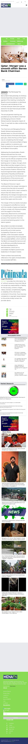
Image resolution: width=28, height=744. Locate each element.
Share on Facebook (10, 83)
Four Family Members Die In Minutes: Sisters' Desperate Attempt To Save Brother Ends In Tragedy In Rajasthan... (13, 557)
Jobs (4, 701)
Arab (18, 38)
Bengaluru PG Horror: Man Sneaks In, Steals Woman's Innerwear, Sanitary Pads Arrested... (13, 539)
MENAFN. (10, 740)
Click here (12, 686)
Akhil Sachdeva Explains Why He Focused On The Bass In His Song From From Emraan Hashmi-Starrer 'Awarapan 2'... (13, 485)
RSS (10, 733)
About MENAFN (7, 699)
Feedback (5, 703)
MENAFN (4, 92)
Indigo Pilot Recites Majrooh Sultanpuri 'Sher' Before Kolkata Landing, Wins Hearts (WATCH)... (13, 594)
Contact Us (5, 695)
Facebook (11, 723)
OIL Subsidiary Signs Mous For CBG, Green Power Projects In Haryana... (21, 360)
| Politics (5, 41)
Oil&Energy (21, 41)
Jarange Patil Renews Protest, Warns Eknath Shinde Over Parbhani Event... (13, 449)
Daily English (7, 708)
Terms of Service (7, 691)
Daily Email (11, 729)
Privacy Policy (6, 693)
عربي (17, 2)
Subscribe (15, 717)
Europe (12, 38)
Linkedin (11, 731)
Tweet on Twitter (19, 83)
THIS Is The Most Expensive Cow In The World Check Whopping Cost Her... (21, 340)
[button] (21, 2)
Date (3, 79)
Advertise (5, 697)
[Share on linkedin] (7, 86)
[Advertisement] (14, 21)
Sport (18, 43)
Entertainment (8, 43)
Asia (23, 38)
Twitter (10, 725)
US (5, 38)
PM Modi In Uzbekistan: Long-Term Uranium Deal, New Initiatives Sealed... (20, 354)
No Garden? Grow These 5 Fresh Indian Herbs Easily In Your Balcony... (12, 612)
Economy (13, 41)
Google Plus (12, 727)
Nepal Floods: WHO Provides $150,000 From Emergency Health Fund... (13, 503)
